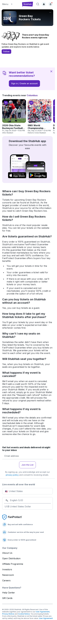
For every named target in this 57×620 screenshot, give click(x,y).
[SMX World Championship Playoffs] (39, 116)
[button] (10, 4)
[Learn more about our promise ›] (12, 517)
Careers (6, 580)
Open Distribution (11, 558)
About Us (7, 553)
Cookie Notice (24, 614)
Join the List (27, 465)
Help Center (8, 592)
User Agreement (43, 612)
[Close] (51, 71)
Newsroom (8, 575)
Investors (7, 569)
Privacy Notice (8, 614)
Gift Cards (7, 598)
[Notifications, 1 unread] (50, 4)
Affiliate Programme (12, 564)
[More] (50, 12)
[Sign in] (44, 4)
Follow (6, 51)
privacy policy (12, 475)
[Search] (37, 4)
